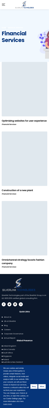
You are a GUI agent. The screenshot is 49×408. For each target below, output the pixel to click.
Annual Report (9, 338)
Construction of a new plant (17, 190)
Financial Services (9, 124)
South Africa (8, 353)
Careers (7, 329)
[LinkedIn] (15, 304)
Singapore (7, 356)
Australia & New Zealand (13, 362)
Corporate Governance (13, 334)
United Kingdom (9, 346)
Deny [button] (34, 386)
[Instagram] (21, 304)
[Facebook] (4, 304)
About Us (7, 317)
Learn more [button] (7, 404)
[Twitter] (9, 304)
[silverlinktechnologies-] (24, 4)
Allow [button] (42, 386)
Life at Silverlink (10, 321)
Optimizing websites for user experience (24, 120)
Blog (6, 325)
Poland (6, 359)
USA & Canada (9, 349)
